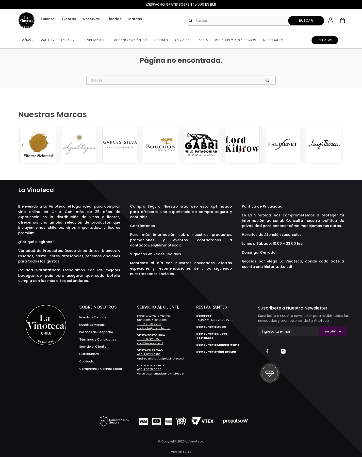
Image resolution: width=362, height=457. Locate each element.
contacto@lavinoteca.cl (153, 328)
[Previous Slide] (22, 145)
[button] (331, 20)
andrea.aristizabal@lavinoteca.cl (160, 358)
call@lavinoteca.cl (150, 343)
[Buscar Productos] (306, 20)
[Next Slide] (339, 145)
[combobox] (254, 21)
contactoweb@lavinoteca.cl (156, 245)
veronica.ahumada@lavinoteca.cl (160, 373)
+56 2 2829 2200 (149, 324)
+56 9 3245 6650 (149, 369)
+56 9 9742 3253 (149, 339)
